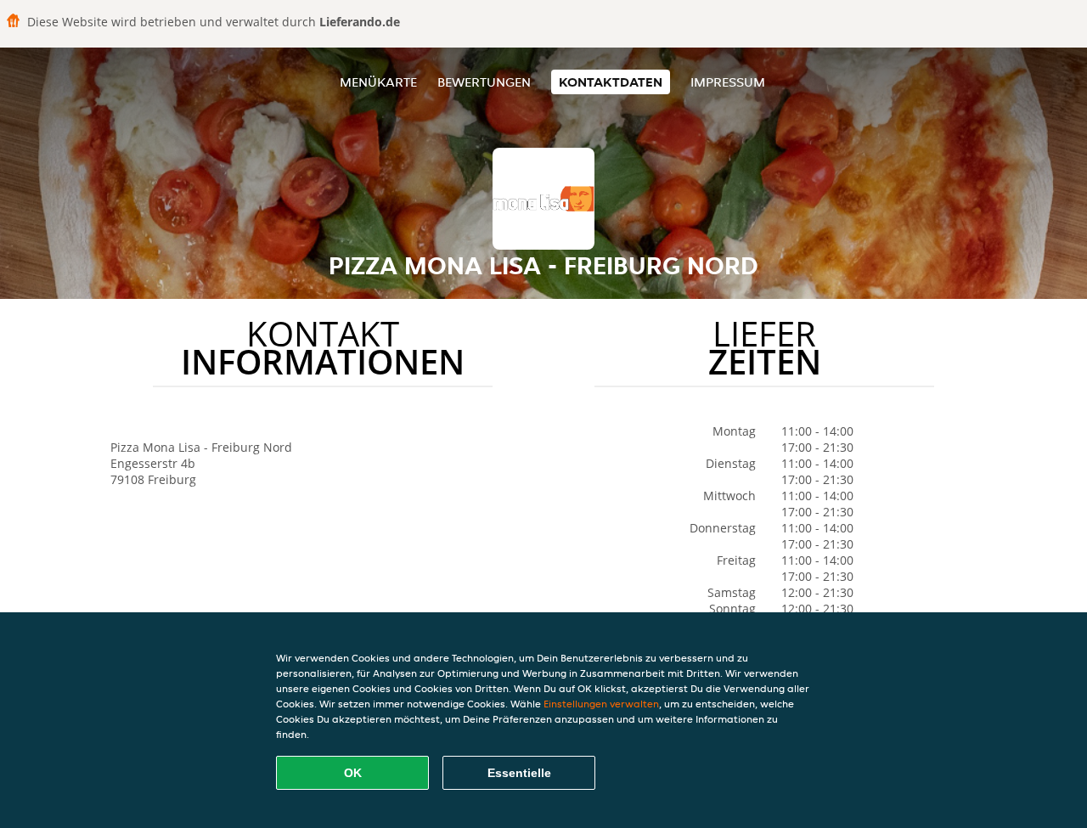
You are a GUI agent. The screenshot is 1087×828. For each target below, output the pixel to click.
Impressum (727, 82)
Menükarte (378, 82)
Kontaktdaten (610, 82)
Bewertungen (484, 82)
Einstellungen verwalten (601, 703)
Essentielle (519, 773)
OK (353, 773)
